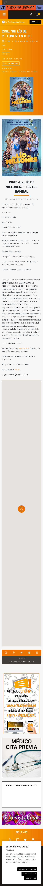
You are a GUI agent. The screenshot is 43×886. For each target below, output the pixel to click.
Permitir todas (29, 874)
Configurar (31, 878)
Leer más (35, 22)
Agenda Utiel (24, 348)
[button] (21, 509)
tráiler (17, 369)
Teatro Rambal (10, 63)
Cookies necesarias (27, 869)
